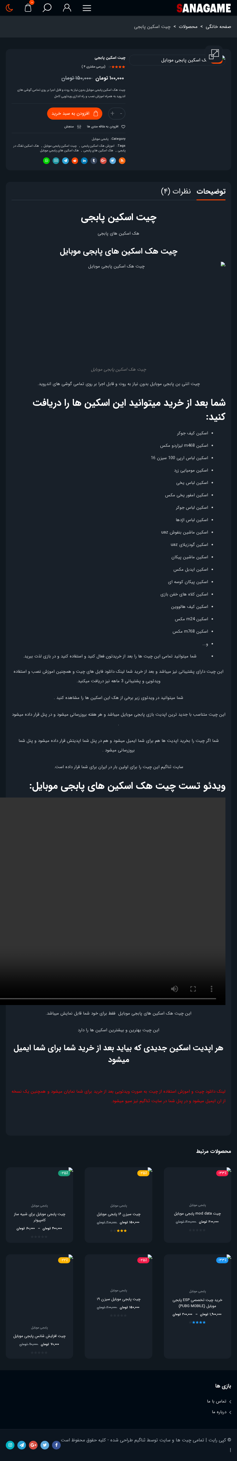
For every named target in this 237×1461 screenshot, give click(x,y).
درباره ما (219, 1412)
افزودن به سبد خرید (70, 113)
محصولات (188, 26)
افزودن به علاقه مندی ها (103, 126)
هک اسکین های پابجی (98, 150)
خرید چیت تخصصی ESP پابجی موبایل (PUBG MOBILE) (197, 1303)
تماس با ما (216, 1401)
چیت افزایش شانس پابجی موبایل (39, 1336)
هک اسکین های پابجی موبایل (59, 150)
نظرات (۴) (176, 191)
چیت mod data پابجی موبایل (197, 1214)
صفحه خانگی (218, 26)
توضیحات (211, 191)
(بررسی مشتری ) (93, 67)
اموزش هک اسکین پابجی (98, 146)
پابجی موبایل (100, 139)
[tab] (211, 193)
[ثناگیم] (203, 7)
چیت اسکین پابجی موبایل (60, 146)
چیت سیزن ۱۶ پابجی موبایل (118, 1214)
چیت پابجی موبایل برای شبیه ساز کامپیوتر (39, 1217)
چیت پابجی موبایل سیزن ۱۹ (118, 1299)
